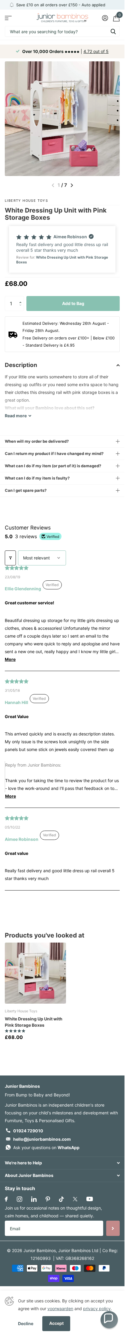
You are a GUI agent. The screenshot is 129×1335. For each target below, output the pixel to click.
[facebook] (6, 1199)
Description (21, 365)
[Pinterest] (48, 1199)
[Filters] (10, 557)
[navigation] (72, 185)
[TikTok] (61, 1199)
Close (62, 1163)
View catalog (8, 17)
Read (16, 415)
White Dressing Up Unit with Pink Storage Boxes (33, 1022)
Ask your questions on (46, 1147)
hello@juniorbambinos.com (42, 1139)
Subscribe (113, 1228)
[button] (62, 249)
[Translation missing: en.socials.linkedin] (34, 1199)
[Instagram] (19, 1199)
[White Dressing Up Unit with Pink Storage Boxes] (35, 973)
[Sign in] (105, 18)
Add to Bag (73, 303)
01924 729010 (28, 1130)
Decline (25, 1323)
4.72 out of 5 (96, 51)
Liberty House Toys (26, 200)
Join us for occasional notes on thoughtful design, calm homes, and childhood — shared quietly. (53, 1211)
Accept (56, 1323)
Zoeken (113, 31)
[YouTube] (89, 1199)
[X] (75, 1199)
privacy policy (97, 1308)
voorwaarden (60, 1308)
